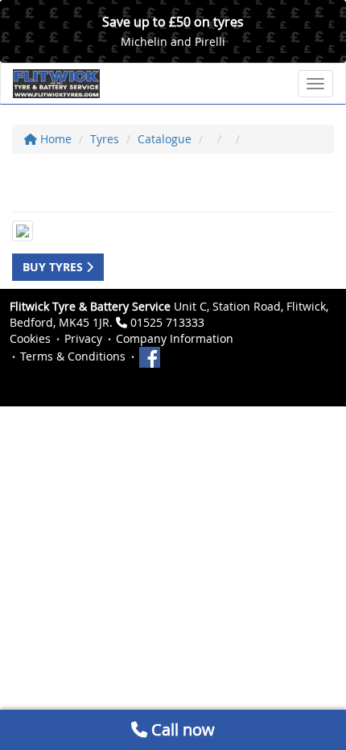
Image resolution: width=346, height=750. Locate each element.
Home (54, 138)
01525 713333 (167, 322)
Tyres (104, 138)
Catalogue (165, 138)
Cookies (30, 338)
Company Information (174, 338)
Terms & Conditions (73, 356)
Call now (181, 729)
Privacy (83, 338)
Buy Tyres (54, 266)
